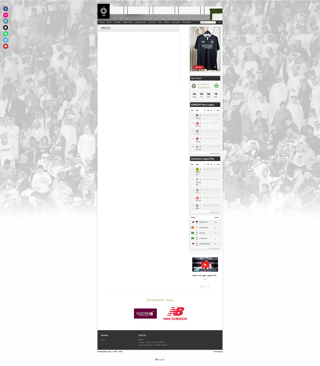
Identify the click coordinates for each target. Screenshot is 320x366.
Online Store (128, 22)
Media (167, 22)
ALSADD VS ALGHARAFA (204, 86)
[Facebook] (5, 8)
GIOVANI (202, 232)
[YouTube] (5, 46)
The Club (152, 22)
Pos (192, 110)
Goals (216, 217)
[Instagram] (5, 21)
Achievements (140, 22)
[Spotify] (5, 33)
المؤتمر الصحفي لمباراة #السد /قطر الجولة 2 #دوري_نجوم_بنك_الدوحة (205, 275)
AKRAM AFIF (203, 222)
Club (197, 110)
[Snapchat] (5, 27)
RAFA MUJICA (203, 227)
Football (117, 22)
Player (193, 217)
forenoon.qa (218, 351)
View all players (214, 248)
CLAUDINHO (203, 238)
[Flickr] (5, 14)
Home (102, 22)
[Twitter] (5, 39)
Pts (218, 110)
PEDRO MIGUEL (204, 243)
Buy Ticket (176, 22)
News (109, 22)
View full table (214, 153)
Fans (160, 22)
